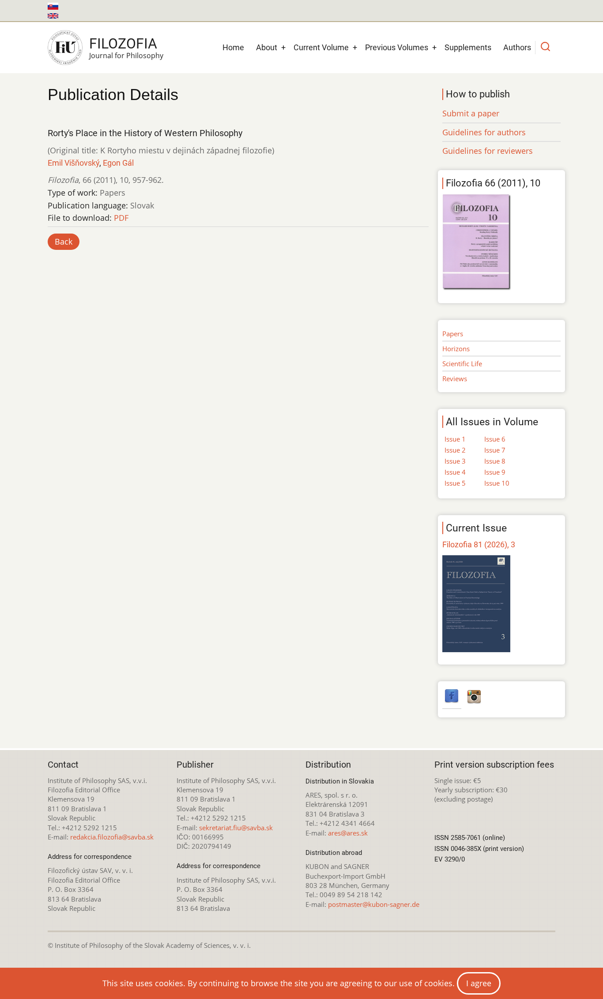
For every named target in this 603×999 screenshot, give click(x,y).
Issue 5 (455, 483)
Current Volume (321, 47)
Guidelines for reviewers (487, 150)
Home (233, 47)
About (266, 47)
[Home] (65, 47)
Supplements (468, 47)
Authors (517, 47)
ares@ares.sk (348, 832)
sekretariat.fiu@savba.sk (236, 827)
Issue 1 (455, 439)
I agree (478, 983)
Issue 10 (496, 483)
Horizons (456, 348)
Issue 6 (494, 439)
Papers (452, 333)
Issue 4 (455, 472)
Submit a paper (470, 113)
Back (63, 241)
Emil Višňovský (73, 162)
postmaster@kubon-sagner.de (373, 904)
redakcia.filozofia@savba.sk (112, 836)
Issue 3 (455, 461)
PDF (121, 217)
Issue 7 (494, 450)
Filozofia (123, 43)
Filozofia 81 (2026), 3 (478, 544)
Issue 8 (494, 461)
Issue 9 (494, 472)
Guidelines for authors (484, 132)
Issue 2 (455, 450)
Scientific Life (462, 363)
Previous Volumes (396, 47)
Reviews (454, 378)
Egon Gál (118, 162)
